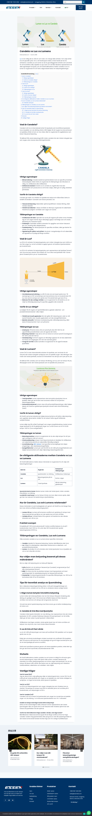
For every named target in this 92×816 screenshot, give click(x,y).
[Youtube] (12, 800)
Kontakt (58, 7)
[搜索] (83, 2)
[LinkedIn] (9, 800)
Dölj (37, 74)
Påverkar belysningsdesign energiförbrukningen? (71, 755)
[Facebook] (5, 800)
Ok (84, 813)
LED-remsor (37, 444)
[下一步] (81, 750)
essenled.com (25, 54)
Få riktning (74, 802)
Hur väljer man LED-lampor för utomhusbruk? (44, 755)
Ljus (21, 59)
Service (48, 7)
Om (41, 7)
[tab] (44, 767)
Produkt (31, 7)
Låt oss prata (81, 7)
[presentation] (19, 742)
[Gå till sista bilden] (10, 750)
